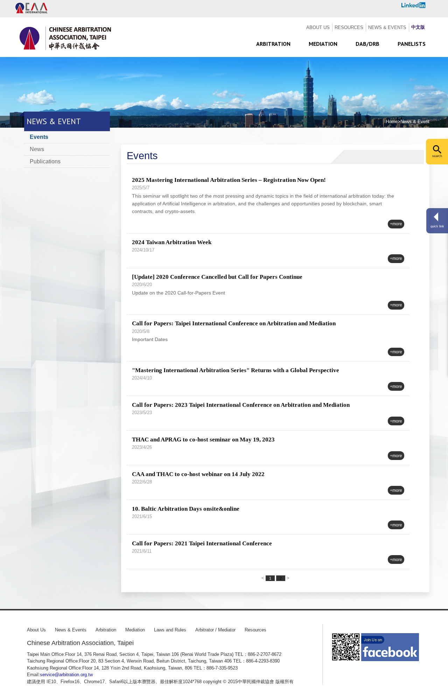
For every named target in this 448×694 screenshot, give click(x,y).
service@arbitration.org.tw (66, 674)
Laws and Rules (170, 629)
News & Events (70, 629)
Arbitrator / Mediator (215, 629)
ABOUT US (318, 27)
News (37, 149)
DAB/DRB (367, 43)
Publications (45, 161)
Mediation (135, 629)
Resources (255, 629)
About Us (36, 629)
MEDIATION (323, 43)
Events (39, 137)
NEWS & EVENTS (387, 27)
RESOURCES (349, 27)
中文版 (418, 27)
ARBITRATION (273, 43)
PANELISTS (412, 43)
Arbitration (106, 629)
